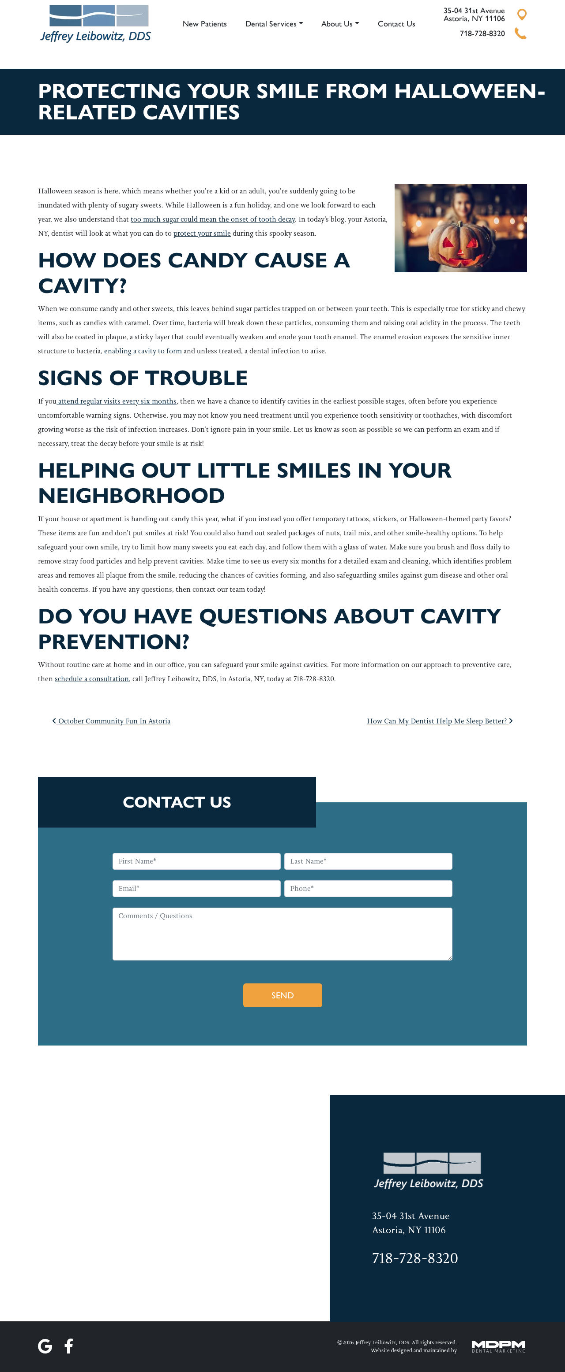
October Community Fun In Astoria (113, 721)
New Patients (205, 24)
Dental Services (271, 24)
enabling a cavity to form (143, 351)
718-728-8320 (482, 33)
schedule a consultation (92, 678)
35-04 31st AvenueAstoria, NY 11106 (474, 14)
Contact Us (396, 24)
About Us (337, 24)
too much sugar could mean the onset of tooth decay (213, 219)
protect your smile (202, 233)
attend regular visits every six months (116, 401)
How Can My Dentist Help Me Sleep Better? (437, 721)
